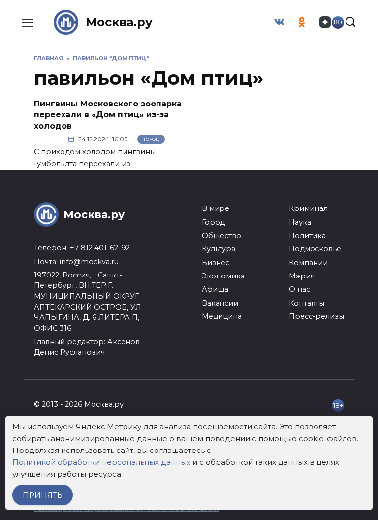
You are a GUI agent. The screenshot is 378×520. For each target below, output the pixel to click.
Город (151, 139)
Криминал (308, 208)
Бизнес (215, 262)
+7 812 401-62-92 (100, 247)
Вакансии (220, 303)
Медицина (222, 316)
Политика (307, 235)
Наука (300, 222)
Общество (221, 235)
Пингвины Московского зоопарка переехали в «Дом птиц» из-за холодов (108, 115)
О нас (299, 289)
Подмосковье (315, 248)
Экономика (223, 276)
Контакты (306, 303)
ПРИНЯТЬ (43, 495)
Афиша (215, 289)
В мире (215, 208)
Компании (308, 262)
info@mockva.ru (89, 261)
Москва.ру (119, 22)
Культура (218, 248)
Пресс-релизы (316, 316)
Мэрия (302, 276)
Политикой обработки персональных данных (101, 462)
